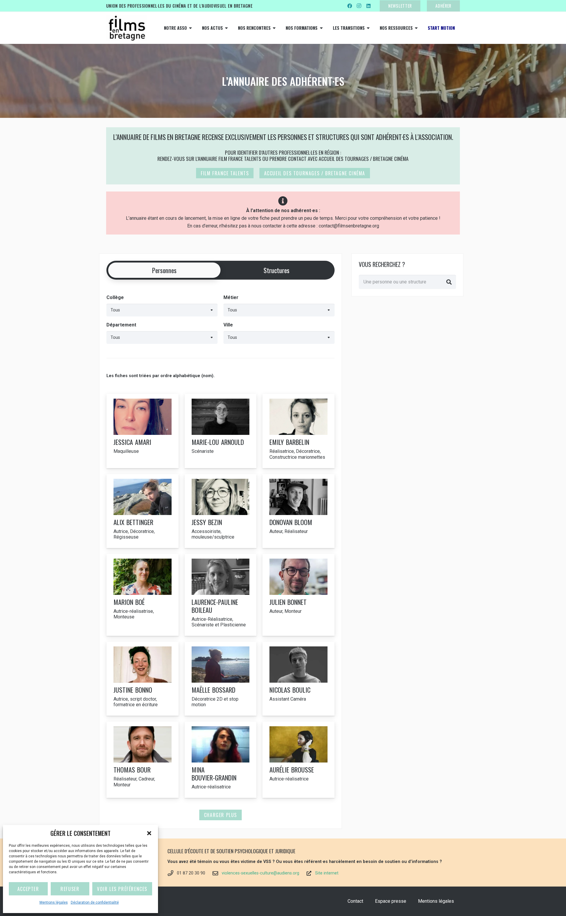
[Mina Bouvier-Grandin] (221, 760)
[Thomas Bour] (142, 760)
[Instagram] (359, 6)
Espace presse (390, 901)
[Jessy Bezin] (221, 511)
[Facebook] (349, 6)
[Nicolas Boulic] (298, 679)
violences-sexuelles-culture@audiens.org (260, 873)
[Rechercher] (449, 282)
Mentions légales (54, 902)
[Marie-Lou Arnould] (221, 431)
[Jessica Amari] (142, 431)
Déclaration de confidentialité (95, 902)
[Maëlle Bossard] (221, 679)
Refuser (69, 888)
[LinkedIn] (368, 6)
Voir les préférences (122, 888)
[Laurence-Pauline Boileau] (221, 595)
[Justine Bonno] (142, 679)
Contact (355, 901)
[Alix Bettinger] (142, 511)
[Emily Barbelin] (298, 431)
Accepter (28, 888)
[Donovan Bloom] (298, 511)
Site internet (326, 873)
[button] (149, 833)
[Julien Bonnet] (298, 595)
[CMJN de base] (126, 28)
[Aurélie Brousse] (298, 760)
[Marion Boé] (142, 595)
